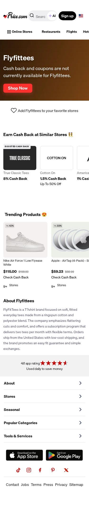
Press (48, 484)
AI (54, 15)
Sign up (67, 16)
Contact (12, 484)
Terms (36, 484)
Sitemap (76, 484)
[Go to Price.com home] (15, 16)
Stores (9, 396)
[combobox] (43, 16)
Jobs (25, 484)
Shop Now (18, 87)
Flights (71, 31)
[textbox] (81, 15)
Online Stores (22, 31)
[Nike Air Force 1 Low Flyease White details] (25, 240)
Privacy (61, 484)
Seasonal (12, 409)
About (9, 383)
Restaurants (51, 31)
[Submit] (31, 17)
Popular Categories (20, 423)
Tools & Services (18, 436)
